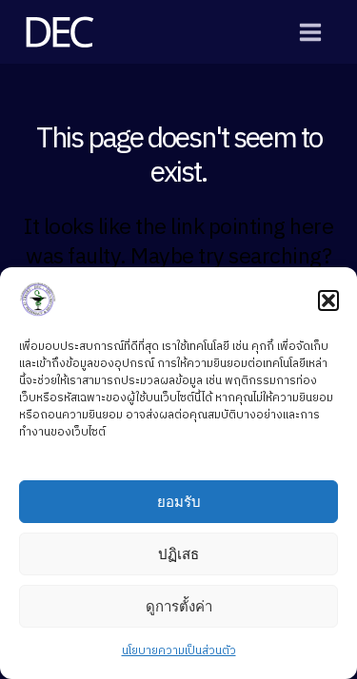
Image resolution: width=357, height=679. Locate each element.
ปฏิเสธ (178, 554)
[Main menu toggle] (311, 32)
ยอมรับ (179, 502)
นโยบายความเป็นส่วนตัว (179, 651)
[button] (328, 300)
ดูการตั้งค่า (179, 606)
